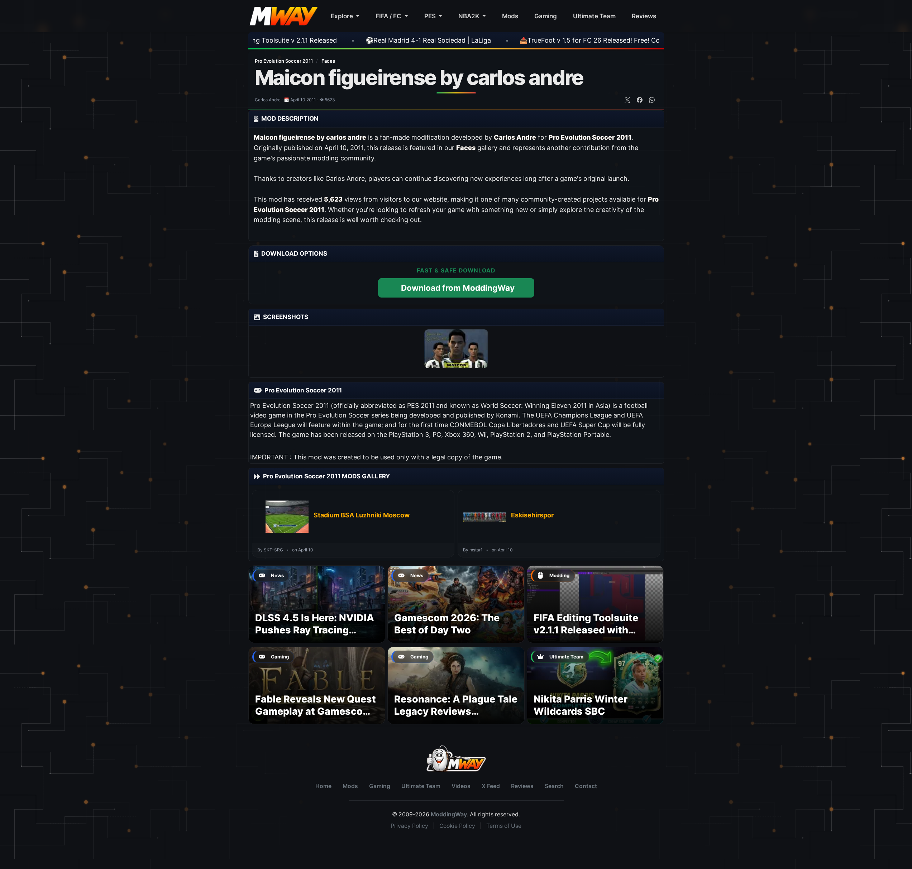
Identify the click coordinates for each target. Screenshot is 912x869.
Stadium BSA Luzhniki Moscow (362, 515)
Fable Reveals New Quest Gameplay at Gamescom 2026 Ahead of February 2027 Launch (315, 717)
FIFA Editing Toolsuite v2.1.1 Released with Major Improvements (586, 630)
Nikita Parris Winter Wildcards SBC (580, 705)
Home (323, 786)
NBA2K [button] (469, 16)
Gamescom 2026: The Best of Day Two (447, 624)
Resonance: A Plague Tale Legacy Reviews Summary (455, 711)
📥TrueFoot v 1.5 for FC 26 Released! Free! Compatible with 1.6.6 (559, 40)
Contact (586, 786)
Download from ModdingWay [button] (458, 288)
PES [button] (430, 16)
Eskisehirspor (532, 515)
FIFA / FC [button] (389, 16)
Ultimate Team (594, 16)
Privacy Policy (409, 825)
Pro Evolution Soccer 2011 (284, 61)
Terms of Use (503, 825)
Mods (510, 16)
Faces (328, 61)
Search (554, 786)
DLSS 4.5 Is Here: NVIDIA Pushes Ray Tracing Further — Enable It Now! (314, 630)
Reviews (644, 16)
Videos (461, 786)
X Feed (491, 786)
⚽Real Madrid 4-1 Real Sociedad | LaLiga (369, 40)
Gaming (545, 16)
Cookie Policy (457, 825)
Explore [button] (342, 16)
